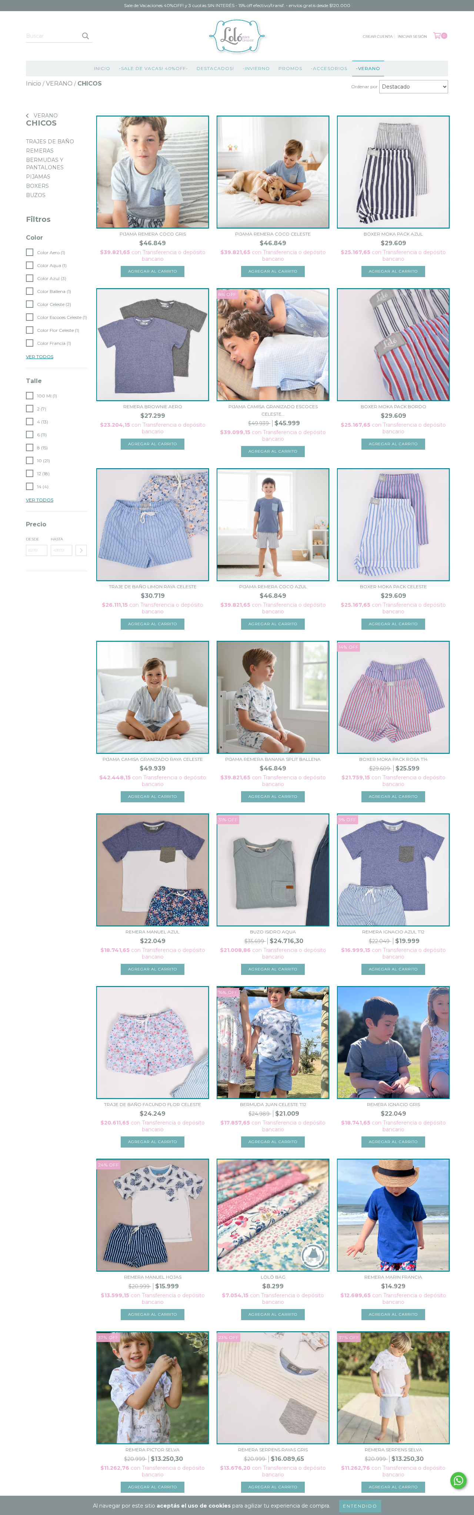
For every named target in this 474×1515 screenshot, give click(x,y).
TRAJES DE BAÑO (50, 141)
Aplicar (81, 550)
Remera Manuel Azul (153, 932)
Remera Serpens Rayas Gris (273, 1449)
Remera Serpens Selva (393, 1449)
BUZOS (36, 195)
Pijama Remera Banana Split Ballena (273, 759)
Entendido (360, 1506)
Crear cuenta (378, 36)
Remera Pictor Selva (153, 1449)
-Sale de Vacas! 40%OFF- (153, 68)
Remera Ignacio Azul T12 (393, 932)
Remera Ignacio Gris (393, 1104)
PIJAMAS (38, 176)
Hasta (57, 539)
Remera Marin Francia (393, 1277)
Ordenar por (364, 86)
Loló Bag (273, 1277)
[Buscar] (85, 36)
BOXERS (37, 186)
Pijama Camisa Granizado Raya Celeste (153, 759)
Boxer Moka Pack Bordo (393, 406)
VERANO (45, 115)
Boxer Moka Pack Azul (393, 234)
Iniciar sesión (412, 36)
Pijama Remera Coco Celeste (273, 234)
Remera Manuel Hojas (152, 1277)
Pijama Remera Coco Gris (153, 234)
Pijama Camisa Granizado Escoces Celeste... (273, 410)
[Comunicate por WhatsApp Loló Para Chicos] (458, 1480)
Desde (32, 539)
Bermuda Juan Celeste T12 (273, 1104)
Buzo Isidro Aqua (273, 932)
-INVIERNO (256, 68)
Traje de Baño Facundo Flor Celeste (152, 1104)
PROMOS (290, 68)
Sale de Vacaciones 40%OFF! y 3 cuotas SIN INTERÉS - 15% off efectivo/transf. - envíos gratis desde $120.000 (237, 5)
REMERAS (40, 150)
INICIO (102, 68)
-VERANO (368, 68)
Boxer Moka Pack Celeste (393, 586)
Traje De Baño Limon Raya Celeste (153, 586)
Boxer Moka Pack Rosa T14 (393, 759)
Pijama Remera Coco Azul (273, 586)
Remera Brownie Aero (152, 406)
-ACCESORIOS (329, 68)
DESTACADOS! (215, 68)
